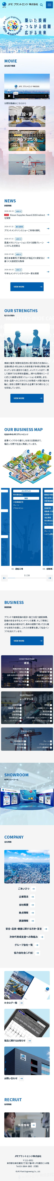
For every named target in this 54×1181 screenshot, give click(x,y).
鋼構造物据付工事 (19, 494)
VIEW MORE (19, 286)
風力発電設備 (44, 714)
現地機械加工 (18, 520)
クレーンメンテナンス (20, 523)
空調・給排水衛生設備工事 (16, 675)
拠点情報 (23, 912)
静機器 (46, 705)
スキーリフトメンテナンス (40, 721)
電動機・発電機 (18, 511)
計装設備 (15, 714)
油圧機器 (16, 517)
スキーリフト (21, 684)
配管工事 (47, 498)
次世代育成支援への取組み (24, 936)
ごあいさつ (23, 888)
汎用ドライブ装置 (20, 681)
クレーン (16, 531)
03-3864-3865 (25, 1166)
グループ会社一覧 (24, 944)
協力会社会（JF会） (24, 952)
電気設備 (46, 711)
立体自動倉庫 (19, 744)
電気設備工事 (18, 498)
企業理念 (23, 896)
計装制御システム (19, 678)
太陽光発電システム (42, 681)
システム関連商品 (19, 534)
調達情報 (23, 920)
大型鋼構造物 (19, 741)
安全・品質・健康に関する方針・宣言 (24, 928)
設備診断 (16, 508)
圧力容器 (20, 747)
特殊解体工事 (44, 669)
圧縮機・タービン (19, 514)
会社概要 (23, 904)
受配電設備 (17, 501)
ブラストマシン (44, 744)
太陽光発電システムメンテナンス (37, 718)
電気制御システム (43, 675)
